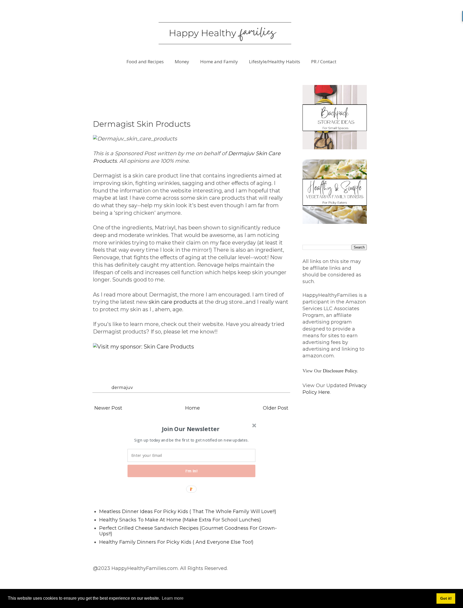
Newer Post (108, 408)
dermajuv (122, 387)
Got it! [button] (446, 598)
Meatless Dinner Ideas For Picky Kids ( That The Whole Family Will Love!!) (187, 511)
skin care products (173, 302)
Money (182, 61)
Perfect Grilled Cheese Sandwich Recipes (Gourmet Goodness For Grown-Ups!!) (188, 531)
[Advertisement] (190, 97)
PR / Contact (323, 61)
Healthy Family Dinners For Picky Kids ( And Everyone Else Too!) (176, 542)
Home (192, 408)
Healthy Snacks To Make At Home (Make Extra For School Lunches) (180, 520)
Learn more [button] (173, 598)
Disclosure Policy (340, 370)
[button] (191, 428)
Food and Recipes (145, 61)
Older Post (275, 408)
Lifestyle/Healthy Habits (274, 61)
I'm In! (191, 470)
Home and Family (219, 61)
